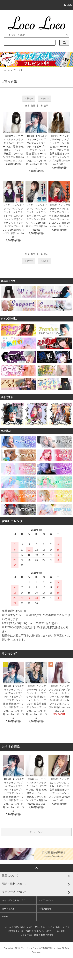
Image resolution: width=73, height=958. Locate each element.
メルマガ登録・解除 (29, 935)
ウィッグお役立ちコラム (14, 900)
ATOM (50, 935)
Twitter (5, 916)
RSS (43, 935)
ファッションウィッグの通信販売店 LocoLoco (41, 948)
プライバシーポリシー (44, 931)
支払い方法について (23, 927)
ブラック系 (17, 70)
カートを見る (8, 908)
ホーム (7, 70)
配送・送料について (43, 927)
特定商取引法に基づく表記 (19, 931)
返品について (61, 927)
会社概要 (61, 931)
